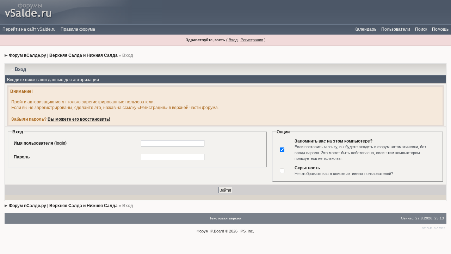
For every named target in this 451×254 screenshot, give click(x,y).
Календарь (365, 29)
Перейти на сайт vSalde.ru (29, 29)
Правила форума (78, 29)
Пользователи (395, 29)
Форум (203, 231)
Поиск (421, 29)
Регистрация (252, 40)
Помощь (440, 29)
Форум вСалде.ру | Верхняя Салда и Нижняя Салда (63, 55)
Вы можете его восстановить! (79, 119)
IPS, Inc (246, 231)
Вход (233, 40)
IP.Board (217, 231)
